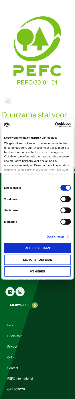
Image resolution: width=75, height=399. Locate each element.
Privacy (12, 346)
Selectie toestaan (37, 259)
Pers (10, 325)
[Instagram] (20, 291)
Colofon (12, 357)
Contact (12, 368)
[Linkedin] (10, 291)
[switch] (65, 199)
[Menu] (8, 101)
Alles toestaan (37, 247)
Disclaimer (14, 336)
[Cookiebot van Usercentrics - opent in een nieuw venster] (55, 124)
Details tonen (55, 236)
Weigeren (37, 271)
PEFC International (20, 378)
